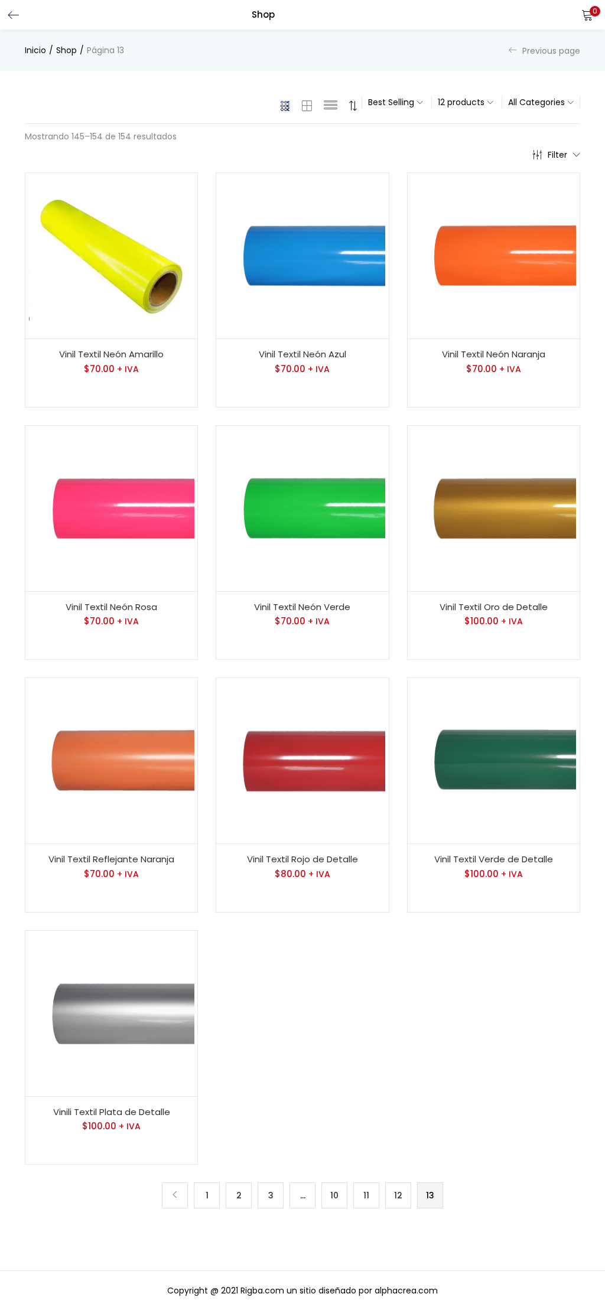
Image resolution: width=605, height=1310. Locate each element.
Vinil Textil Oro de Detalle (494, 607)
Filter (557, 155)
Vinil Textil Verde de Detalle (493, 859)
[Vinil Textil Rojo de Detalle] (302, 760)
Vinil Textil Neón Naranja (493, 354)
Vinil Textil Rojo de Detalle (302, 859)
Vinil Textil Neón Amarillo (111, 354)
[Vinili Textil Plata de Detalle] (111, 1013)
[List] (330, 106)
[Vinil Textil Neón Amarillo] (111, 255)
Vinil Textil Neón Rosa (111, 607)
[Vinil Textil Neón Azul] (302, 255)
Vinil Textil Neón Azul (302, 354)
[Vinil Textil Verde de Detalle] (494, 760)
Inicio (35, 50)
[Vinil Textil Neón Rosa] (111, 508)
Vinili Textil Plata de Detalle (111, 1112)
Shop (66, 50)
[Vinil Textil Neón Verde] (302, 508)
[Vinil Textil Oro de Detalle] (494, 508)
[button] (587, 15)
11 (366, 1195)
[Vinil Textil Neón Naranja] (494, 255)
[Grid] (286, 106)
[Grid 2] (307, 106)
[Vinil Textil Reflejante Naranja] (111, 760)
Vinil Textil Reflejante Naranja (111, 859)
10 (334, 1195)
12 (398, 1195)
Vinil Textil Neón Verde (302, 607)
